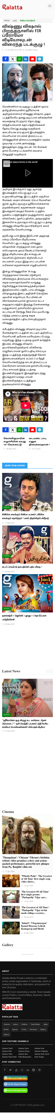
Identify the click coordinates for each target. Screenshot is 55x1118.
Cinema (7, 1024)
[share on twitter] (12, 59)
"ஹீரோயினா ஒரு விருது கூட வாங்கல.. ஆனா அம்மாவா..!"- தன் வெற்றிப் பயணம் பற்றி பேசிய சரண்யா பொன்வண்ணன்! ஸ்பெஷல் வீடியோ (25, 723)
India (46, 1024)
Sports (15, 1029)
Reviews (33, 1029)
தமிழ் (15, 20)
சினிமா (15, 1024)
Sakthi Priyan (32, 49)
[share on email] (32, 58)
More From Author (15, 465)
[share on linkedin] (25, 58)
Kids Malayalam (24, 1057)
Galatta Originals (41, 1051)
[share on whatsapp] (19, 58)
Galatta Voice (23, 1048)
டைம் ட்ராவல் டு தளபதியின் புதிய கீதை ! (22, 566)
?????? (6, 507)
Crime (24, 1029)
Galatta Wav (23, 1054)
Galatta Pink (7, 1051)
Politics (25, 1024)
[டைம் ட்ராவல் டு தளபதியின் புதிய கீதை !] (27, 544)
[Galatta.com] (12, 7)
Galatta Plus (39, 1048)
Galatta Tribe (7, 1054)
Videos (6, 1034)
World (6, 1029)
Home (7, 20)
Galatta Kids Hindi (9, 1057)
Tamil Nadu (35, 1024)
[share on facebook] (5, 58)
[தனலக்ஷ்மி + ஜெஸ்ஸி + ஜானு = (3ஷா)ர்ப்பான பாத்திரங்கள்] (27, 593)
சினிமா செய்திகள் (27, 20)
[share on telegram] (40, 58)
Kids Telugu (39, 1057)
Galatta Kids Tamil (42, 1054)
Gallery (43, 1029)
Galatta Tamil (7, 1048)
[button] (27, 173)
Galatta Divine (24, 1051)
